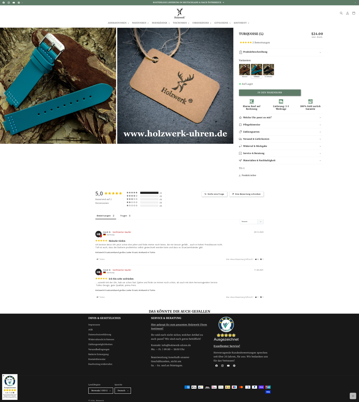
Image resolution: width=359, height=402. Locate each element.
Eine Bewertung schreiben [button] (248, 194)
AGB (90, 329)
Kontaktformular (97, 359)
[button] (341, 13)
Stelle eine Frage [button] (216, 194)
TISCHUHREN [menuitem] (180, 23)
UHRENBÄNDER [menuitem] (200, 23)
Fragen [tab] (123, 215)
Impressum (94, 324)
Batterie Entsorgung (98, 354)
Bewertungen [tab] (104, 215)
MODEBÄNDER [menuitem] (159, 23)
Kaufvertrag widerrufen (100, 364)
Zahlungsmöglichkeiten (100, 344)
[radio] (244, 71)
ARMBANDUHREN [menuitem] (117, 23)
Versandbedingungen (99, 349)
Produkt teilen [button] (249, 175)
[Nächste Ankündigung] (355, 2)
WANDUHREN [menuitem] (139, 23)
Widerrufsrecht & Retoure (101, 339)
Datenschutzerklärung (99, 334)
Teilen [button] (102, 259)
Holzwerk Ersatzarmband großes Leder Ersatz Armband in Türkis (125, 252)
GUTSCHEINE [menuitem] (221, 23)
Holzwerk (100, 401)
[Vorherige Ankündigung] (22, 2)
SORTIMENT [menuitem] (240, 23)
